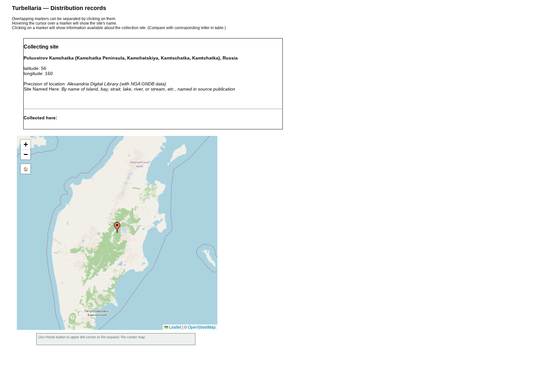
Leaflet (174, 327)
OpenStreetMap (202, 327)
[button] (117, 227)
